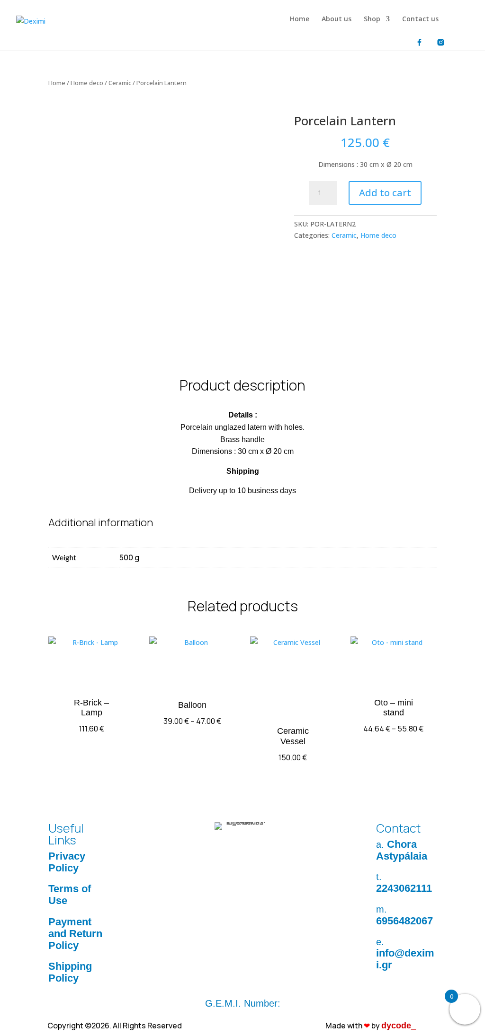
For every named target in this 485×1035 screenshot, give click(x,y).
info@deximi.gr (405, 959)
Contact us (420, 19)
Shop (372, 19)
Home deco (87, 82)
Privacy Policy (66, 862)
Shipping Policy (70, 972)
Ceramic (119, 82)
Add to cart (385, 192)
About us (336, 19)
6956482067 (404, 921)
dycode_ (398, 1025)
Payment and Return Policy (75, 933)
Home (299, 19)
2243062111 (404, 888)
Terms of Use (69, 894)
